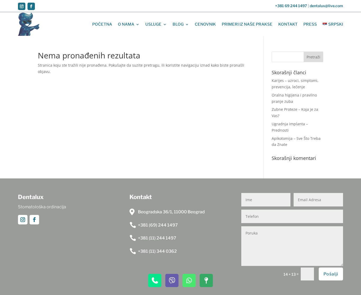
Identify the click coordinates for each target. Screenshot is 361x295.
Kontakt (288, 24)
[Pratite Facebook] (31, 6)
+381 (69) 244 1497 (158, 225)
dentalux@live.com (326, 5)
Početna (102, 24)
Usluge (153, 24)
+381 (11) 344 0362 (157, 251)
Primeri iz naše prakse (247, 24)
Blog (178, 24)
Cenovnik (205, 24)
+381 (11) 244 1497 (157, 238)
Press (310, 24)
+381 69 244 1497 (291, 5)
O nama (126, 24)
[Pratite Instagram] (21, 6)
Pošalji (330, 273)
